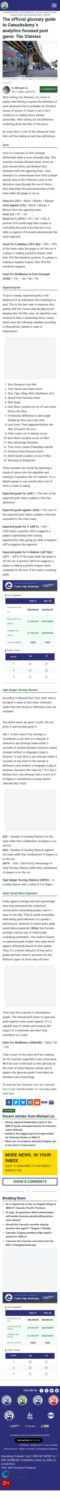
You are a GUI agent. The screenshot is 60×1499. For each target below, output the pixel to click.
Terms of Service (27, 1449)
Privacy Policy (10, 1449)
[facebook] (9, 1102)
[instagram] (46, 1391)
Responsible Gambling (46, 1449)
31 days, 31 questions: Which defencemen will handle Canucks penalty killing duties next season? (30, 1216)
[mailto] (30, 1102)
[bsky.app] (23, 1102)
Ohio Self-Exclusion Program (18, 1467)
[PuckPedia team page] (51, 1102)
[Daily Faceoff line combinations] (44, 1102)
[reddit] (37, 1102)
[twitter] (16, 1102)
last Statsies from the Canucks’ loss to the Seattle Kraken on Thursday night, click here (30, 1089)
